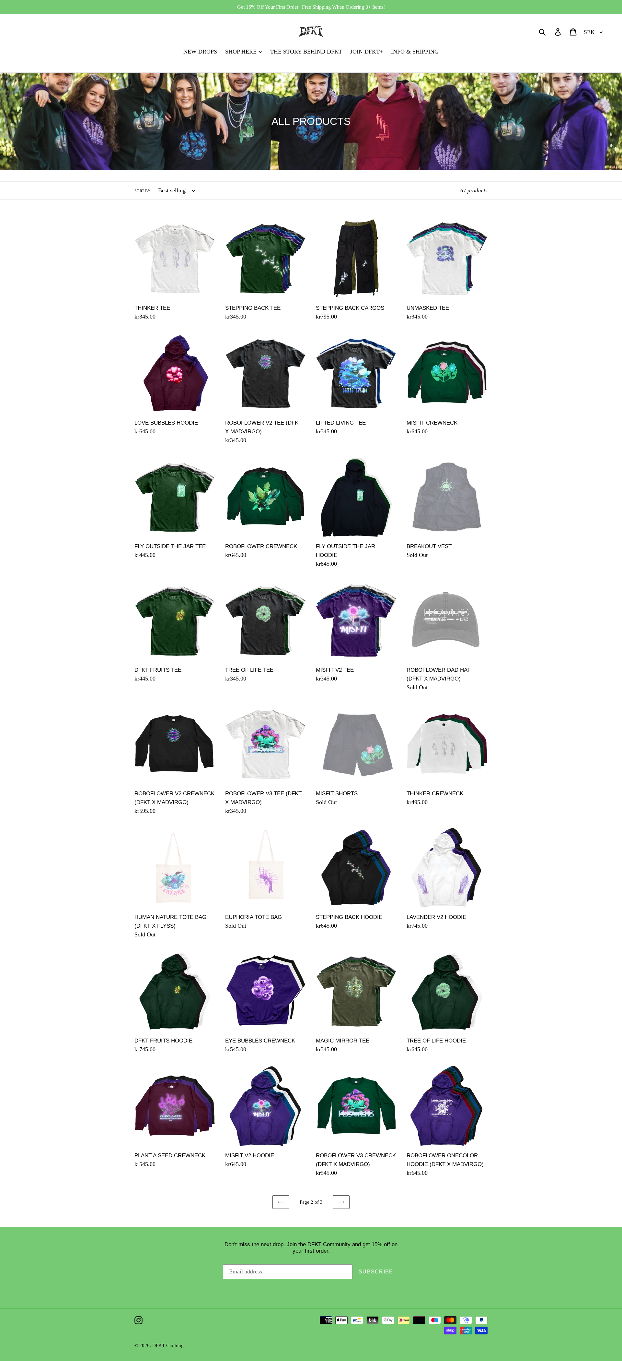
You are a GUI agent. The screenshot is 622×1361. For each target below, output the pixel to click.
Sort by (142, 191)
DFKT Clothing (168, 1345)
